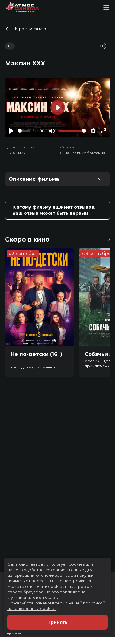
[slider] (24, 131)
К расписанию (30, 29)
